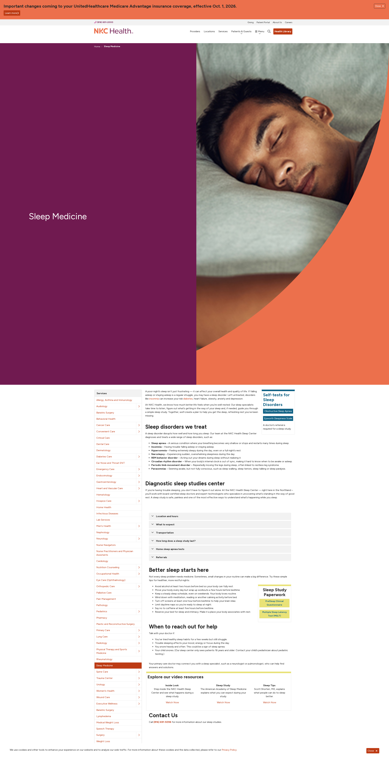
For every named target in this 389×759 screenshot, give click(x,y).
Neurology (102, 538)
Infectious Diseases (107, 513)
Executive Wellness (106, 703)
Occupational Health (107, 573)
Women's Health (105, 690)
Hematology (103, 494)
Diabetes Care (104, 456)
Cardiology (102, 561)
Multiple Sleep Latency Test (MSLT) (274, 614)
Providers (195, 31)
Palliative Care (104, 592)
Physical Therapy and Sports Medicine (111, 651)
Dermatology (103, 450)
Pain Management (106, 598)
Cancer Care (103, 425)
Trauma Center (104, 678)
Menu (261, 31)
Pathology (102, 605)
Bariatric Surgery (105, 412)
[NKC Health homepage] (113, 31)
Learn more (11, 13)
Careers (288, 22)
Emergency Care (105, 469)
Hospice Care (103, 500)
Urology (100, 684)
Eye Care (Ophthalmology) (110, 580)
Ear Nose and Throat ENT (110, 462)
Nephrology (102, 532)
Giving (251, 22)
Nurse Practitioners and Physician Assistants (114, 553)
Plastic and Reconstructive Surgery (115, 624)
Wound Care (103, 697)
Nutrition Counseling (107, 567)
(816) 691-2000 (104, 22)
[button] (139, 406)
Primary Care (103, 630)
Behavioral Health (105, 418)
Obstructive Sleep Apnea (278, 411)
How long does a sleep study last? (176, 540)
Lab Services (103, 519)
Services (223, 31)
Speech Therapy (105, 728)
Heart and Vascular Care (109, 488)
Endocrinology (104, 475)
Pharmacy (101, 617)
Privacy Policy (229, 749)
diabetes (188, 398)
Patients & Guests (241, 31)
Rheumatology (104, 659)
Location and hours (167, 516)
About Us (277, 22)
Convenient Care (105, 431)
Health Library (283, 31)
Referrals (161, 557)
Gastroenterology (106, 481)
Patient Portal (263, 22)
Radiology (101, 643)
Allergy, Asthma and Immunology (114, 400)
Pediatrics (101, 611)
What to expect (165, 524)
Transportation (165, 532)
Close (371, 750)
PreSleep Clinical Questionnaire (274, 603)
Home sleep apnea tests (170, 549)
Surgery (100, 734)
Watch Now (172, 702)
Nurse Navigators (106, 545)
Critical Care (103, 437)
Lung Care (102, 636)
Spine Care (102, 671)
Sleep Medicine (104, 665)
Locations (209, 31)
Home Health (103, 507)
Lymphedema (103, 716)
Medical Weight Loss (107, 722)
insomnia (154, 398)
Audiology (101, 406)
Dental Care (102, 444)
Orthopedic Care (105, 586)
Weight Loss (103, 741)
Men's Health (103, 526)
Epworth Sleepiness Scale (278, 418)
